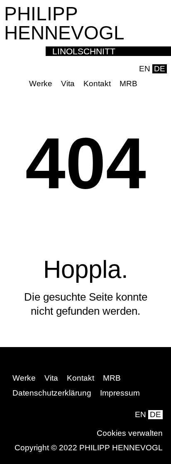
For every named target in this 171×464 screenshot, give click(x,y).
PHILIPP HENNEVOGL (64, 23)
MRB (128, 83)
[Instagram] (160, 84)
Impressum (120, 393)
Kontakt (97, 83)
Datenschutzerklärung (51, 393)
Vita (68, 83)
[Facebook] (148, 84)
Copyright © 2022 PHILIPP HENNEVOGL (89, 447)
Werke (40, 83)
